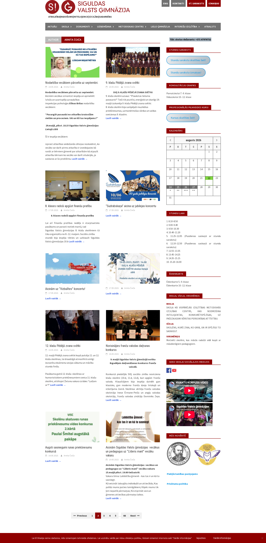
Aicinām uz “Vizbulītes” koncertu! (65, 289)
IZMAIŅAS (214, 3)
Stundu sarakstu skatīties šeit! (188, 60)
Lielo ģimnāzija (160, 26)
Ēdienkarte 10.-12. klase (178, 285)
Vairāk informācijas (222, 538)
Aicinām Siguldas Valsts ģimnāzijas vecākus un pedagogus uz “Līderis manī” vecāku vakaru (132, 451)
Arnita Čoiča (69, 86)
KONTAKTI (178, 3)
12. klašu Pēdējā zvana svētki (62, 346)
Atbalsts (210, 26)
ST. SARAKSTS (196, 3)
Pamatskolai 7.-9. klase (178, 93)
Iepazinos (201, 538)
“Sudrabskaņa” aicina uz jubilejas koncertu (131, 206)
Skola (65, 26)
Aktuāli (52, 26)
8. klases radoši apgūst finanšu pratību (68, 206)
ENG (165, 3)
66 (124, 515)
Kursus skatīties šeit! (183, 117)
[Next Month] (217, 140)
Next (133, 515)
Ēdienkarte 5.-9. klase (177, 281)
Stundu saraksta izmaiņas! (186, 72)
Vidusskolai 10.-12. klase (178, 97)
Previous (82, 515)
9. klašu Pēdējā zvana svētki (122, 83)
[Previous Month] (170, 140)
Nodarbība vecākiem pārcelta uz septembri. (71, 83)
